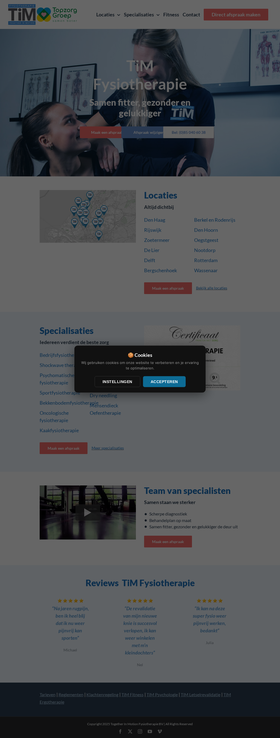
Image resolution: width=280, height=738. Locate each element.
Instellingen (117, 382)
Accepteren (164, 382)
